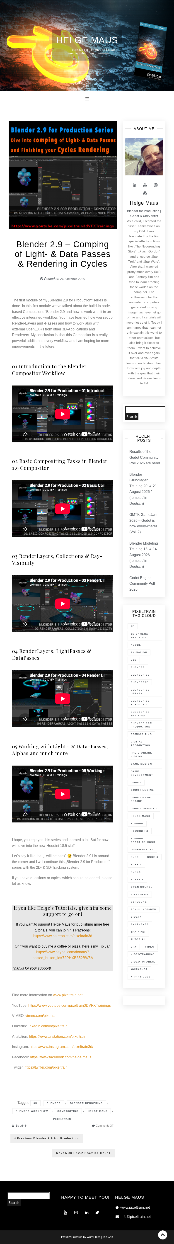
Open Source (142, 887)
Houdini (137, 823)
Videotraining (143, 954)
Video (150, 947)
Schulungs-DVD (143, 909)
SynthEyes (140, 924)
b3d (134, 660)
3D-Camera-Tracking (140, 636)
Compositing (68, 1111)
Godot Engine (142, 790)
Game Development (142, 773)
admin (23, 1125)
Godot (136, 782)
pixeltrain (62, 1119)
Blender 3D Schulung (140, 703)
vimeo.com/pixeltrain (41, 1016)
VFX (134, 947)
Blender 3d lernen (140, 692)
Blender (54, 1103)
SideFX (136, 917)
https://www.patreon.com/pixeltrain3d (62, 936)
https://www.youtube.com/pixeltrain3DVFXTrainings (69, 1005)
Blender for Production (141, 725)
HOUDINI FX (139, 831)
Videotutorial (143, 961)
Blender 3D (140, 675)
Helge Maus (98, 1111)
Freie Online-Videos (142, 755)
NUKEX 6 (137, 879)
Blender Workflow (32, 1111)
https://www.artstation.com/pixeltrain (57, 1036)
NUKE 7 (136, 864)
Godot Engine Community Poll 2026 (142, 583)
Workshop (139, 969)
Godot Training (144, 808)
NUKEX (136, 872)
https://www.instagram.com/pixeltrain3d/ (61, 1047)
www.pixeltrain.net (67, 995)
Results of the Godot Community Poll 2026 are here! (144, 457)
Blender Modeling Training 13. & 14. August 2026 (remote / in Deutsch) (143, 554)
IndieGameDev (142, 849)
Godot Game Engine (141, 799)
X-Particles (141, 976)
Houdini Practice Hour (143, 840)
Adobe (136, 645)
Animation (139, 652)
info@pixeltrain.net (136, 1217)
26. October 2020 (72, 279)
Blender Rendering (86, 1103)
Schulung (139, 902)
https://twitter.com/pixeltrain (46, 1067)
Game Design (141, 764)
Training (138, 932)
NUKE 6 (152, 857)
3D (35, 1103)
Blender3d (140, 682)
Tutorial (138, 939)
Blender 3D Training (140, 714)
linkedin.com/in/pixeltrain (48, 1026)
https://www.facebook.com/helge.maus (60, 1057)
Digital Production (140, 743)
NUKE (135, 857)
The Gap (107, 1237)
